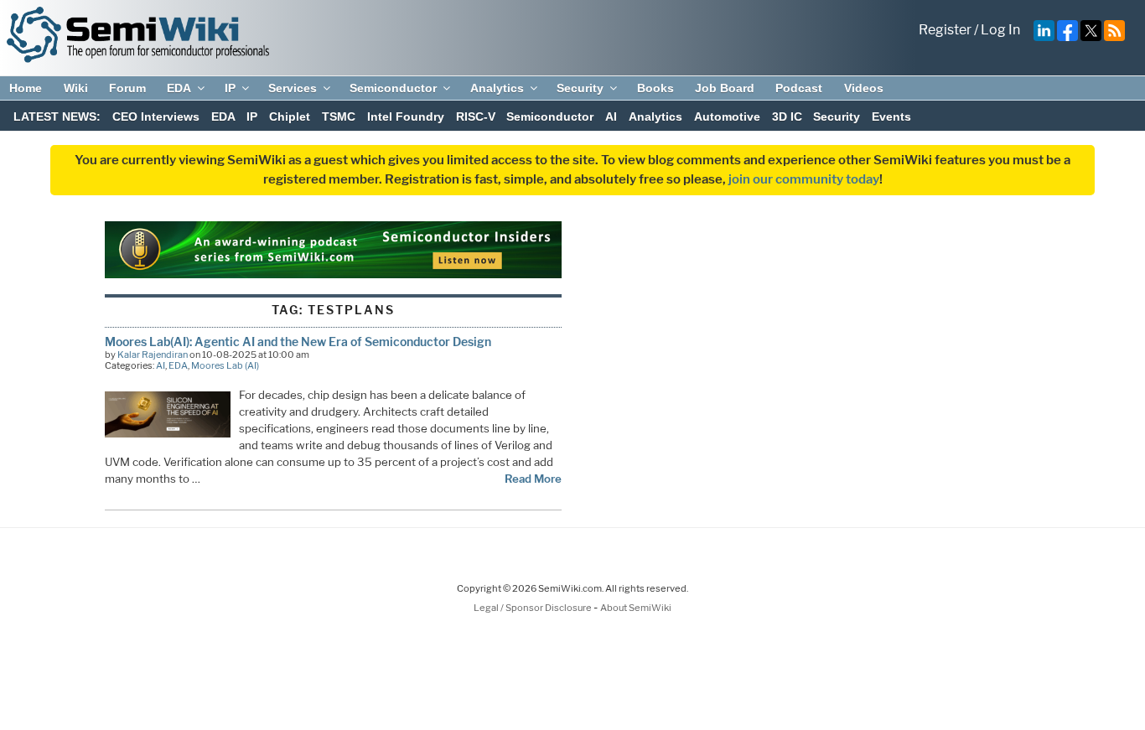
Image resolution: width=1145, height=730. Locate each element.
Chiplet (289, 116)
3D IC (787, 116)
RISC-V (475, 116)
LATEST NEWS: (57, 116)
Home (25, 88)
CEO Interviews (155, 116)
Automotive (727, 116)
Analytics (497, 88)
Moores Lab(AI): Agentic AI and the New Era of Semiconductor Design (298, 341)
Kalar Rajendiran (152, 354)
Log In (1000, 30)
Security (580, 88)
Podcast (798, 88)
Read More (533, 478)
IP (230, 88)
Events (891, 116)
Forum (127, 88)
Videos (863, 88)
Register (945, 30)
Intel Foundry (405, 116)
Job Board (724, 88)
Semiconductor (393, 88)
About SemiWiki (635, 608)
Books (655, 88)
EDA (179, 88)
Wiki (76, 88)
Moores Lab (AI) (225, 365)
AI (611, 116)
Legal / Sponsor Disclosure (533, 608)
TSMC (338, 116)
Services (292, 88)
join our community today (803, 179)
